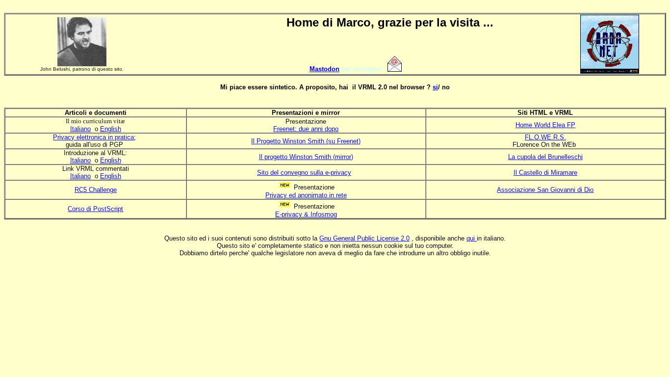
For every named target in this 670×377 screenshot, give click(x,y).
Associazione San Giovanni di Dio (545, 189)
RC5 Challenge (96, 189)
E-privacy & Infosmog (306, 214)
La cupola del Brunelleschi (545, 157)
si (435, 87)
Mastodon (324, 69)
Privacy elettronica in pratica (93, 137)
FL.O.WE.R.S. (545, 137)
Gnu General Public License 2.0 (364, 238)
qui (471, 238)
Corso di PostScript (95, 209)
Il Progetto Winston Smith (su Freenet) (306, 141)
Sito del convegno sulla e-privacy (304, 172)
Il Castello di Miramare (545, 172)
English (110, 129)
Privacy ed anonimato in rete (306, 195)
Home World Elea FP (545, 125)
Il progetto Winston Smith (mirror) (306, 157)
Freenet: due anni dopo (305, 129)
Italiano (80, 129)
